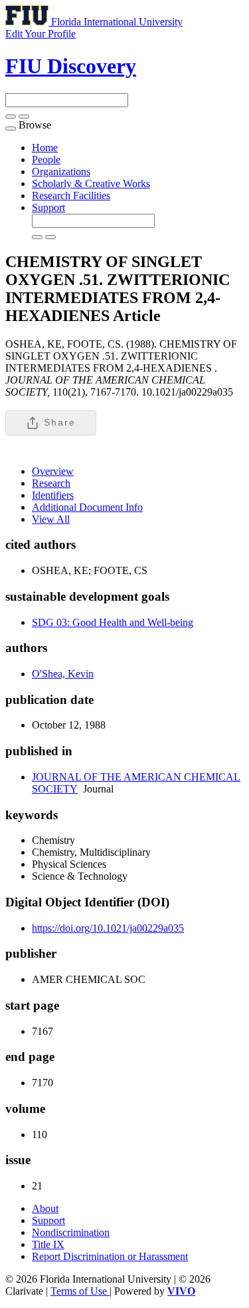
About (45, 1208)
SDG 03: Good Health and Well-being (112, 622)
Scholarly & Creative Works (91, 183)
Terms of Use (80, 1291)
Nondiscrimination (71, 1232)
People (46, 159)
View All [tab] (51, 519)
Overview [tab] (53, 471)
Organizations (61, 171)
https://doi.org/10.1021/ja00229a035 (108, 928)
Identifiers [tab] (53, 495)
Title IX (48, 1244)
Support (48, 207)
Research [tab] (51, 483)
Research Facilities (71, 195)
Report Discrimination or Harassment (110, 1256)
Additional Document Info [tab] (87, 507)
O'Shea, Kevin (63, 673)
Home (45, 147)
